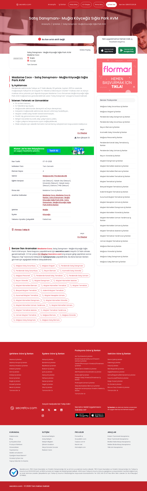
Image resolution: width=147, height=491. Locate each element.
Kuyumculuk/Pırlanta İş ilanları (118, 378)
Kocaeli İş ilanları (15, 384)
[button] (82, 133)
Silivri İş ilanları (47, 387)
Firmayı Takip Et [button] (22, 229)
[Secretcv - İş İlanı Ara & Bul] (82, 415)
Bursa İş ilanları (14, 378)
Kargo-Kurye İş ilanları (115, 381)
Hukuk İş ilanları (113, 366)
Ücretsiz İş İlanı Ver (16, 458)
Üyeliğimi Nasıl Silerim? (17, 455)
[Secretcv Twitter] (49, 410)
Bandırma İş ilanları (48, 363)
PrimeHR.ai (79, 436)
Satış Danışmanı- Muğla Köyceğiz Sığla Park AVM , (56, 198)
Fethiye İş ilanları (47, 378)
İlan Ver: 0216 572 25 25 (127, 4)
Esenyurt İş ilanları (48, 375)
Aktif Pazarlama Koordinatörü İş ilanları (88, 372)
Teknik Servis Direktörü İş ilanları (85, 369)
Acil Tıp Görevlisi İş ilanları (83, 356)
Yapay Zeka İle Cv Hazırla (18, 461)
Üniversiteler (14, 447)
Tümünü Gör (13, 390)
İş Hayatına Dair (15, 442)
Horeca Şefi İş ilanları (82, 375)
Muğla (45, 209)
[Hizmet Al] (51, 151)
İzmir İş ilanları (14, 372)
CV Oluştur (86, 4)
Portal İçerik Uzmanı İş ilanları (85, 383)
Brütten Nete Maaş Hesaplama (119, 442)
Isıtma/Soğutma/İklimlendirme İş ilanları (121, 375)
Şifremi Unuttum (48, 444)
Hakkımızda (13, 436)
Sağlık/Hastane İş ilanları (116, 372)
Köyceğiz (46, 214)
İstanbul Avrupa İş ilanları (18, 363)
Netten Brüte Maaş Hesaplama (119, 444)
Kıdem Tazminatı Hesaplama (118, 436)
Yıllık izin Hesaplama (115, 447)
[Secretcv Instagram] (43, 416)
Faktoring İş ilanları (114, 363)
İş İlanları (62, 4)
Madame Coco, (49, 195)
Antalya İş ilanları (15, 375)
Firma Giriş (99, 4)
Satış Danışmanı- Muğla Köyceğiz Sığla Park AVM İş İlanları (57, 202)
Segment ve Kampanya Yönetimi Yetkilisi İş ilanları (90, 389)
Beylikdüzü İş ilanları (49, 366)
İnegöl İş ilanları (47, 384)
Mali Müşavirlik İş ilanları (116, 369)
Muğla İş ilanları (14, 381)
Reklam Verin (47, 450)
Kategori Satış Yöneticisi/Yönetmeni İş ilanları (88, 379)
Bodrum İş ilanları (48, 369)
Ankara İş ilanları (15, 369)
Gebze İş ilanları (47, 381)
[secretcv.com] (23, 4)
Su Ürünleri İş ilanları (114, 384)
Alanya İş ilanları (47, 359)
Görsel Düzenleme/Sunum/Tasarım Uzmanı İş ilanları (87, 360)
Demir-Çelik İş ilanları (115, 359)
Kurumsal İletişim (48, 436)
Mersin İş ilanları (14, 387)
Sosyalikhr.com (80, 439)
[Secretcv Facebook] (43, 410)
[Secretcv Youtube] (55, 410)
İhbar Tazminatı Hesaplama (118, 439)
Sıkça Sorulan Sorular (50, 447)
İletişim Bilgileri (47, 442)
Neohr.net (78, 444)
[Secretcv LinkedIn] (61, 410)
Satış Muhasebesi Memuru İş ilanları (87, 386)
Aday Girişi (74, 4)
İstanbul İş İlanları (15, 359)
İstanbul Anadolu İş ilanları (18, 366)
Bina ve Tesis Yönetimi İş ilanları (118, 387)
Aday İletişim (47, 439)
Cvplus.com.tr (80, 442)
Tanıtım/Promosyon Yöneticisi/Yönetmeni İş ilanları (89, 365)
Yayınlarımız (13, 450)
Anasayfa (52, 4)
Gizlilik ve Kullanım (16, 453)
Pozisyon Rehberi (15, 444)
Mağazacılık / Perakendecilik (55, 176)
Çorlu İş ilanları (47, 372)
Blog (11, 439)
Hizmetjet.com (80, 447)
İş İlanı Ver (111, 4)
